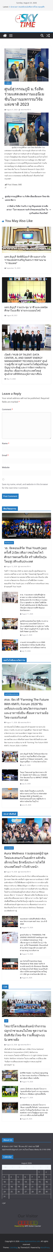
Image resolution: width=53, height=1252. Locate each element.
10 (5, 1182)
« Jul (3, 1203)
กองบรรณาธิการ (25, 110)
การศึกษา (8, 83)
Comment (7, 409)
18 (12, 1186)
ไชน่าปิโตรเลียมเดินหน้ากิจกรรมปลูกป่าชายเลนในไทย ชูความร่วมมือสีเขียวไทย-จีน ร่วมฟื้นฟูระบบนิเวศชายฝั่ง (25, 1033)
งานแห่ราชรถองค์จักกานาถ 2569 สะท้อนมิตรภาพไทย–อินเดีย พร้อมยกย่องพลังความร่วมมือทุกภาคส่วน (33, 645)
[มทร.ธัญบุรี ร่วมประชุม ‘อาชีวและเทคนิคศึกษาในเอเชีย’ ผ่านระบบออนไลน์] (26, 279)
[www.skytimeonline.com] (5, 36)
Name (5, 443)
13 (26, 1182)
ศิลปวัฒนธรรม (9, 543)
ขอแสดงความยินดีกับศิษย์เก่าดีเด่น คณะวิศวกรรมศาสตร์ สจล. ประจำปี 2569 (33, 921)
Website (5, 467)
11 (12, 1182)
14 (33, 1182)
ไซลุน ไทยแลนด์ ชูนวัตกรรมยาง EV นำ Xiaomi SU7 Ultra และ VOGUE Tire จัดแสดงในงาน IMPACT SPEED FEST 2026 (34, 776)
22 (40, 1186)
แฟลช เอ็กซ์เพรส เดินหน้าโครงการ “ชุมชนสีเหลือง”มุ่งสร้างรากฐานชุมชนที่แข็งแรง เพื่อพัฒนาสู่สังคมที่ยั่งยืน (34, 1091)
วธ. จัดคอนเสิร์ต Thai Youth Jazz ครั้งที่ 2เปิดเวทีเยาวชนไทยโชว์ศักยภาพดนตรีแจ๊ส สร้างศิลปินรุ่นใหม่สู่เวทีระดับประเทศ (25, 554)
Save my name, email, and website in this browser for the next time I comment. (25, 486)
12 (19, 1182)
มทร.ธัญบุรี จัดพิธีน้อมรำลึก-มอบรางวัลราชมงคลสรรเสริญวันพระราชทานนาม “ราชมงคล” (25, 260)
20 (26, 1186)
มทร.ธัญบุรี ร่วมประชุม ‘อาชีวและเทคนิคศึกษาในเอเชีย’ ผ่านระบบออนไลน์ (26, 309)
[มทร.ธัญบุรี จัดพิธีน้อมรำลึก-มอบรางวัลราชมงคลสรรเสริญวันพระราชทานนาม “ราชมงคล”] (26, 228)
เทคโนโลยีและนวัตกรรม (11, 694)
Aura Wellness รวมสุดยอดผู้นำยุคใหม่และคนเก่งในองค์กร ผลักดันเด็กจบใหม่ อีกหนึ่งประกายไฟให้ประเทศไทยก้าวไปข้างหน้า (26, 860)
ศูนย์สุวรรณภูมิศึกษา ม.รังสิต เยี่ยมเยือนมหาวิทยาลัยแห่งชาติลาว (27, 198)
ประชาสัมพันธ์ (9, 848)
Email (5, 455)
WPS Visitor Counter (33, 1226)
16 (47, 1182)
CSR (6, 1021)
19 (19, 1186)
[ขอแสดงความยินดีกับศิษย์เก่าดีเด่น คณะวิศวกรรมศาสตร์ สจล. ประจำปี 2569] (10, 923)
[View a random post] (48, 36)
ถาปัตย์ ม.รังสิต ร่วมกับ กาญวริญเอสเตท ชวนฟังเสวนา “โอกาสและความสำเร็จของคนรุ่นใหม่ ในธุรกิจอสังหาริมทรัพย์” (27, 210)
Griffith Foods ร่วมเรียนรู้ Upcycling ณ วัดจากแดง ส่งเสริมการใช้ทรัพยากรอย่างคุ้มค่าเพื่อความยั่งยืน (34, 1075)
